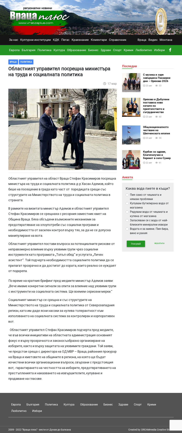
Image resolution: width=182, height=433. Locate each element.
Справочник (117, 40)
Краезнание (80, 40)
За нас (13, 40)
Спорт (117, 50)
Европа (14, 50)
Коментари (99, 40)
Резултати (159, 243)
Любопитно (143, 50)
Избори (159, 50)
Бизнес (93, 50)
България (28, 50)
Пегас (65, 40)
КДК (56, 40)
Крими (128, 50)
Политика (44, 50)
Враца (142, 40)
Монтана (166, 40)
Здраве (106, 50)
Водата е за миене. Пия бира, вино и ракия (149, 231)
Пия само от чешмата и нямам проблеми (145, 197)
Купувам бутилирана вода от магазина (149, 205)
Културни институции (35, 40)
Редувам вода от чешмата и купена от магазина (149, 214)
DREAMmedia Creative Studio (157, 429)
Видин (152, 40)
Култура (59, 50)
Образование (76, 50)
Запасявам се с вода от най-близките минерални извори (149, 222)
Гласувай (136, 243)
